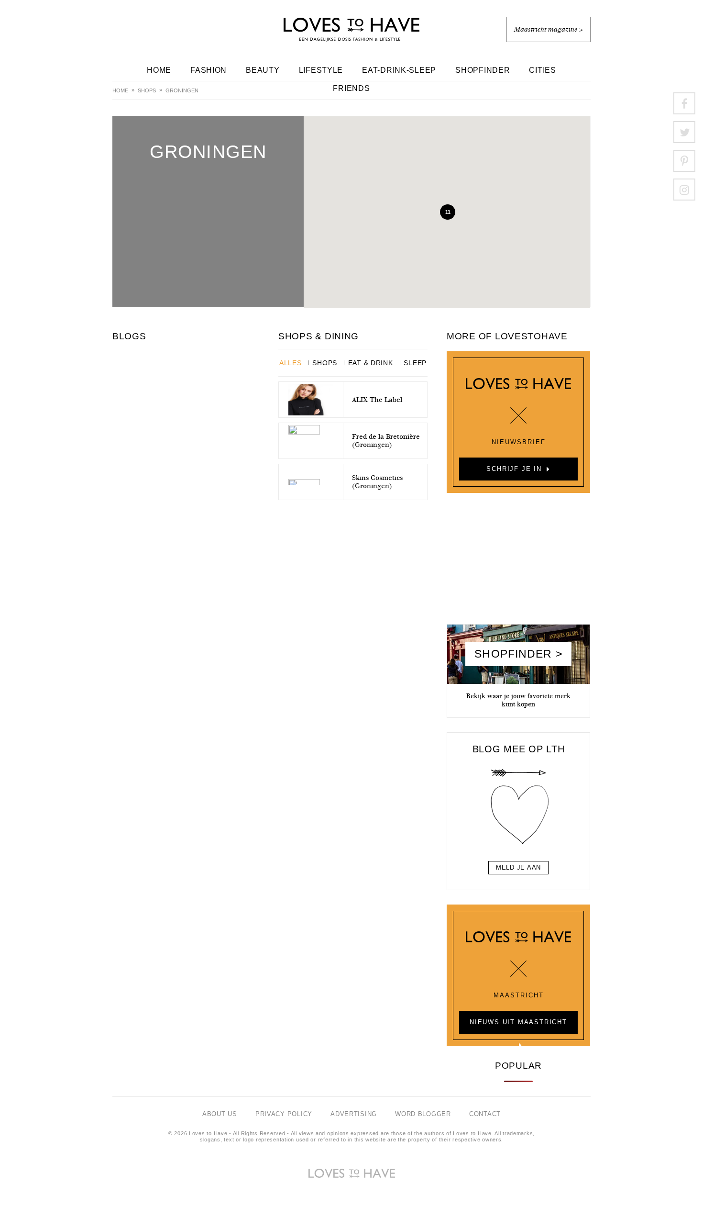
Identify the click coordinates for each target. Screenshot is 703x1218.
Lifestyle (321, 70)
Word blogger (423, 1113)
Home (159, 70)
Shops (147, 90)
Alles (290, 363)
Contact (485, 1113)
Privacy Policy (283, 1113)
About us (219, 1113)
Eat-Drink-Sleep (399, 70)
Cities (542, 70)
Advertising (353, 1113)
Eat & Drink (370, 363)
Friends (351, 88)
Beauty (262, 70)
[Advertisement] (518, 562)
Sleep (415, 363)
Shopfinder (482, 70)
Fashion (208, 70)
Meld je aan (518, 867)
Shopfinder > (518, 654)
